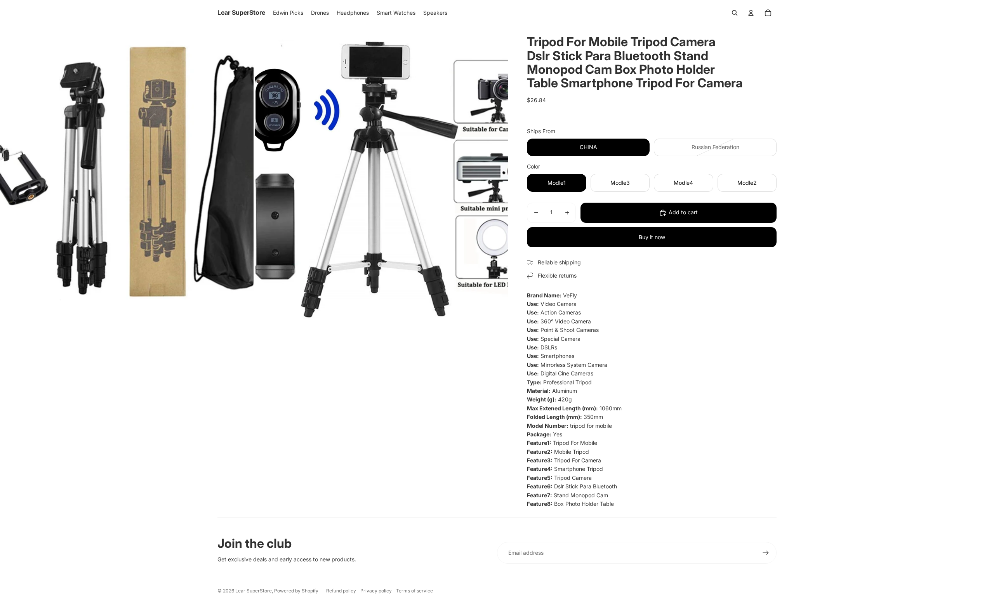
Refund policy (341, 591)
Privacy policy (376, 591)
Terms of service (414, 591)
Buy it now (652, 237)
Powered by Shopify (296, 591)
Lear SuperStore (253, 591)
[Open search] (734, 12)
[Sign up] (765, 552)
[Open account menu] (750, 12)
